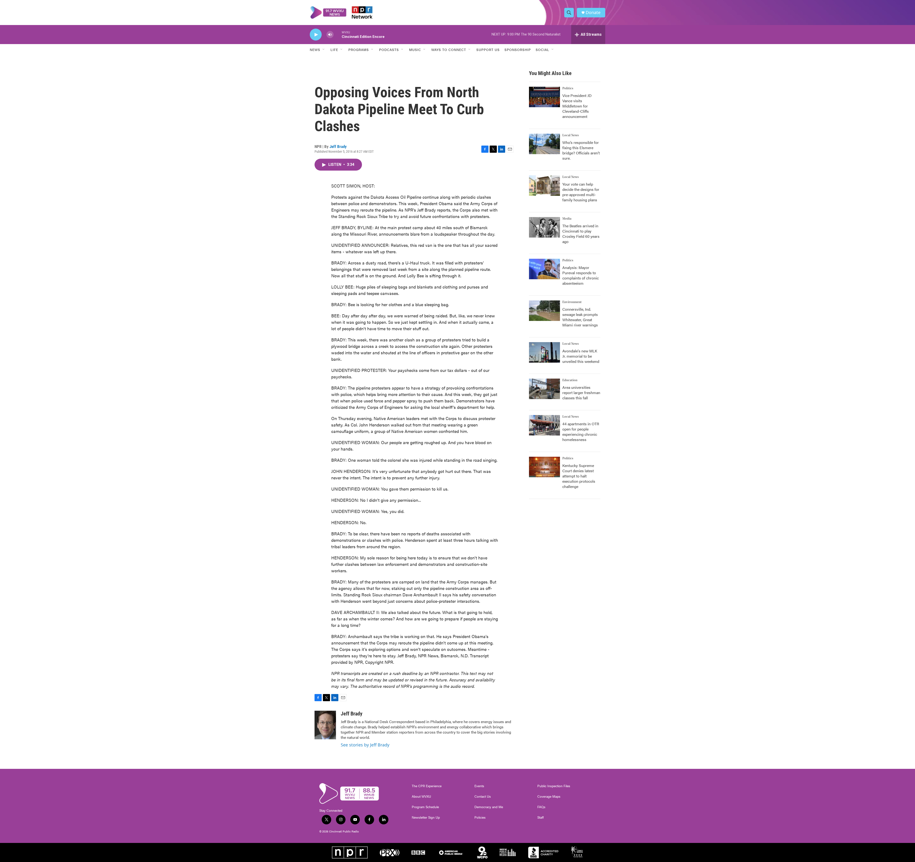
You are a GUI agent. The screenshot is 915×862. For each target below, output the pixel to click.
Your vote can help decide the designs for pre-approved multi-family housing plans (580, 192)
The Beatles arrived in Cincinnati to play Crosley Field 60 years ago (581, 233)
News (315, 49)
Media (566, 219)
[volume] (330, 34)
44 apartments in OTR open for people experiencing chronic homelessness (580, 431)
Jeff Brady (338, 146)
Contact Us (482, 796)
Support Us (488, 49)
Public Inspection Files (553, 786)
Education (569, 380)
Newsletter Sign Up (426, 817)
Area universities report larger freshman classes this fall (581, 393)
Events (479, 786)
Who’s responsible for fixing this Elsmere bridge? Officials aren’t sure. (581, 150)
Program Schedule (425, 807)
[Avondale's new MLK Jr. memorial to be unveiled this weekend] (544, 352)
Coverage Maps (548, 796)
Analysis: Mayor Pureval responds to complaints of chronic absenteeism (580, 275)
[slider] (337, 34)
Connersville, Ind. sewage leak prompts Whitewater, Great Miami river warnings (580, 317)
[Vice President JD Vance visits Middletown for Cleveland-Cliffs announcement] (544, 97)
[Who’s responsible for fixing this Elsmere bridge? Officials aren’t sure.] (544, 144)
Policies (480, 817)
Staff (540, 817)
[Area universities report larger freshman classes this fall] (544, 389)
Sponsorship (517, 49)
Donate (593, 12)
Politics (567, 88)
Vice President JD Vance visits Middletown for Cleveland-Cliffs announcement (577, 106)
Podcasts (389, 49)
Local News (570, 135)
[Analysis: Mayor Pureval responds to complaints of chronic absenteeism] (544, 269)
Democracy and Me (488, 807)
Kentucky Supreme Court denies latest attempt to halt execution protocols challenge (578, 476)
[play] (316, 34)
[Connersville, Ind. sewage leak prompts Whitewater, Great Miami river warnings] (544, 310)
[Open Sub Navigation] (324, 49)
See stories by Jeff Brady (365, 745)
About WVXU (421, 796)
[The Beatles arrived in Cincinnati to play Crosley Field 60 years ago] (544, 227)
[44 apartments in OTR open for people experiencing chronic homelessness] (544, 425)
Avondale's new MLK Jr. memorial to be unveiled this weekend (580, 356)
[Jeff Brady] (325, 725)
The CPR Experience (427, 786)
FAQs (541, 807)
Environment (572, 302)
